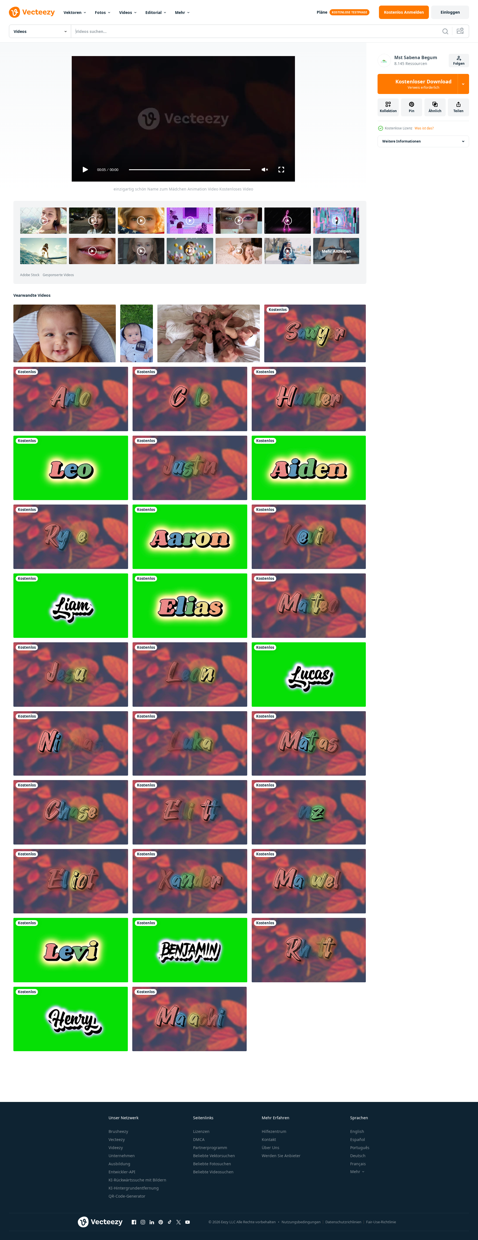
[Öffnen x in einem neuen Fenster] (178, 1222)
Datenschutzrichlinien (343, 1221)
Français (358, 1163)
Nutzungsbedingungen (301, 1221)
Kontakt (269, 1139)
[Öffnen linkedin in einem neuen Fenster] (152, 1222)
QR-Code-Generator (127, 1196)
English (357, 1131)
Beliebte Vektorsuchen (214, 1155)
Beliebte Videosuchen (213, 1171)
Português (359, 1147)
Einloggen (450, 12)
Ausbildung (119, 1163)
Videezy (116, 1147)
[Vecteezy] (32, 12)
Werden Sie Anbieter (281, 1155)
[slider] (189, 169)
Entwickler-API (122, 1171)
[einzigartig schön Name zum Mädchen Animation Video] (315, 333)
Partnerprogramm (210, 1147)
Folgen (459, 63)
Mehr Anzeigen (336, 251)
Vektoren (72, 12)
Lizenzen (201, 1131)
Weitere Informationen (401, 141)
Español (357, 1139)
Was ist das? (424, 128)
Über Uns (270, 1147)
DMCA (199, 1139)
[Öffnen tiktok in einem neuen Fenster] (169, 1222)
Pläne (322, 12)
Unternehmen (122, 1155)
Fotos (100, 12)
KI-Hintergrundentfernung (134, 1188)
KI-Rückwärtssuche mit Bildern (137, 1180)
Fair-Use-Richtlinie (381, 1221)
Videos (125, 12)
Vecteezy (117, 1139)
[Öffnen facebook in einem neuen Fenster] (134, 1222)
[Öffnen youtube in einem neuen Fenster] (187, 1222)
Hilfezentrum (274, 1131)
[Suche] (445, 31)
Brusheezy (118, 1131)
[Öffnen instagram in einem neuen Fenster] (143, 1222)
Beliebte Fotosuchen (212, 1163)
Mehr (180, 12)
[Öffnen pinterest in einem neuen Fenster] (160, 1222)
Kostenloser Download (423, 84)
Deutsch (358, 1155)
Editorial (153, 12)
